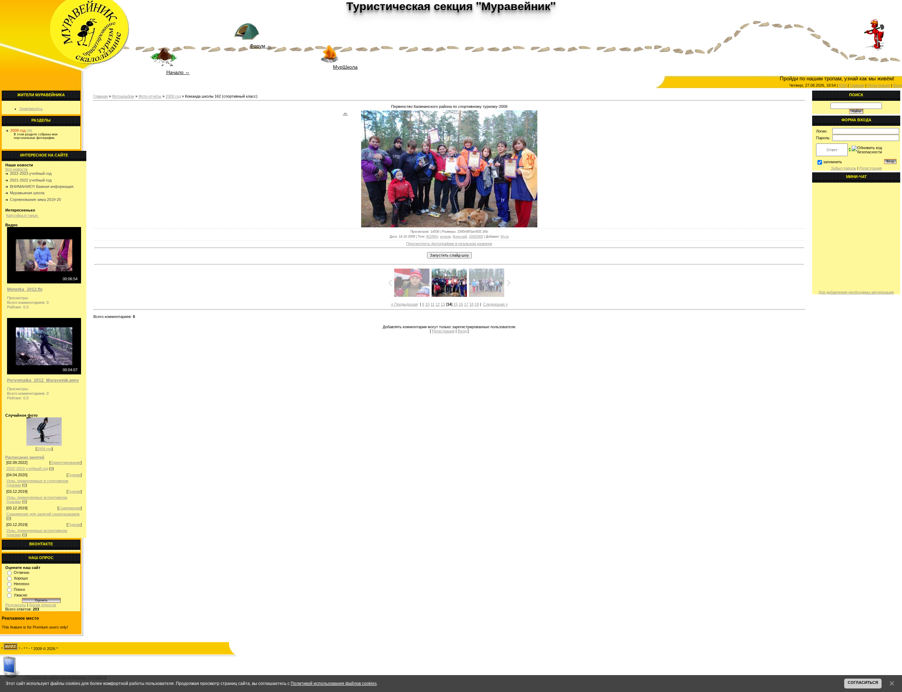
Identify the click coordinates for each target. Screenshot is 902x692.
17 (466, 304)
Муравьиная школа (27, 193)
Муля (505, 236)
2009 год (17, 130)
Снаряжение (69, 508)
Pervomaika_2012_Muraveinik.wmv (43, 380)
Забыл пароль (843, 168)
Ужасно (20, 595)
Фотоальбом (123, 96)
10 (427, 304)
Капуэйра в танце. (22, 215)
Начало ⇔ (178, 71)
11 (432, 304)
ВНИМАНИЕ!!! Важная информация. (42, 186)
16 (461, 304)
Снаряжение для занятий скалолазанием (43, 514)
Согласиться (863, 682)
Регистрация (443, 331)
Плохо (19, 589)
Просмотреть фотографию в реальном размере (449, 243)
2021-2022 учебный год (30, 180)
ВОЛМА (432, 236)
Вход (897, 85)
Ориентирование (65, 462)
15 (455, 304)
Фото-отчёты (149, 96)
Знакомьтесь (31, 108)
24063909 (476, 236)
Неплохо (21, 584)
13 (443, 304)
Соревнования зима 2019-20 (35, 199)
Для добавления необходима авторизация (856, 292)
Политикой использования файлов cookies (334, 683)
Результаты (15, 605)
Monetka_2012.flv (25, 289)
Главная (100, 96)
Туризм (74, 475)
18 (471, 304)
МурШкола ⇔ (345, 67)
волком (445, 236)
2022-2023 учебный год (30, 173)
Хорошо (21, 578)
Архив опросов (42, 605)
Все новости (16, 169)
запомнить (832, 162)
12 (437, 304)
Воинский (460, 236)
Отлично (21, 572)
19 (477, 304)
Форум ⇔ (261, 45)
